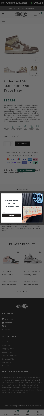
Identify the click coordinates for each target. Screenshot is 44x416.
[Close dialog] (41, 195)
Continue (11, 215)
